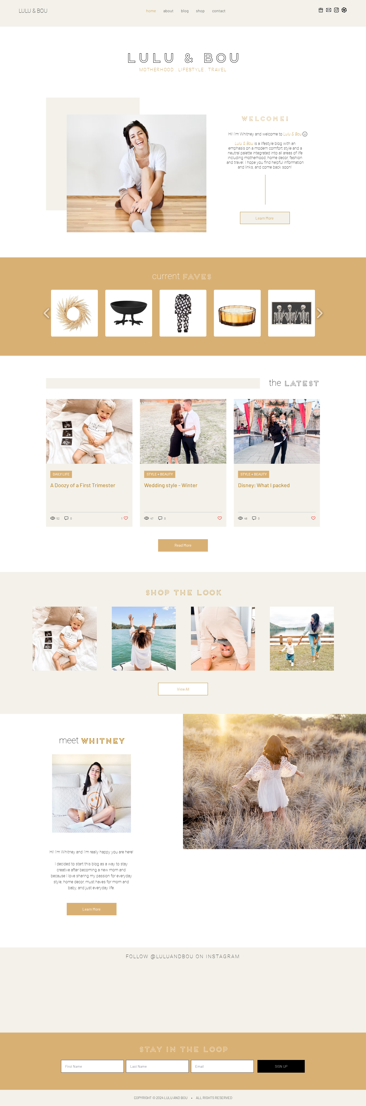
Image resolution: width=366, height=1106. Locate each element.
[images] (328, 9)
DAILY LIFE (61, 474)
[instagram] (336, 9)
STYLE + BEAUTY (160, 474)
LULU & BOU (33, 11)
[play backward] (46, 313)
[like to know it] (344, 9)
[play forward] (319, 313)
